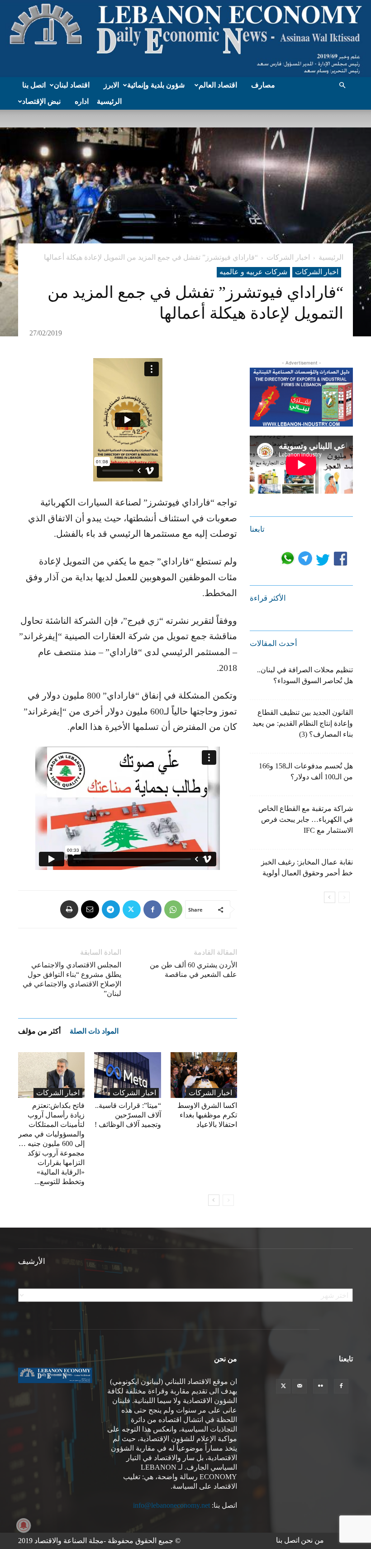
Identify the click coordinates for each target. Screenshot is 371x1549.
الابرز (111, 85)
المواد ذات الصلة (94, 1031)
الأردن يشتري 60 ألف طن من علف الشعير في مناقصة (193, 969)
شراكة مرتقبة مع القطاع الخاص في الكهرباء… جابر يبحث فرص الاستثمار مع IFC (305, 819)
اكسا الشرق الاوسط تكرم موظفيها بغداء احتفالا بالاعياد (207, 1115)
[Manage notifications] (23, 1525)
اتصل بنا (34, 85)
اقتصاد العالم (218, 85)
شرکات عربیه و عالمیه (253, 272)
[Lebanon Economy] (185, 38)
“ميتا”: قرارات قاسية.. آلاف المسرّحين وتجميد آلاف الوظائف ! (128, 1115)
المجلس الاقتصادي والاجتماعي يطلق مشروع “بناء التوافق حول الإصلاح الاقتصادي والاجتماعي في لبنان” (72, 979)
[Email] (90, 909)
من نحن (312, 1540)
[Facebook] (152, 909)
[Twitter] (132, 909)
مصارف (263, 85)
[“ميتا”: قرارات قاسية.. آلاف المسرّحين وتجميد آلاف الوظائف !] (127, 1075)
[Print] (69, 909)
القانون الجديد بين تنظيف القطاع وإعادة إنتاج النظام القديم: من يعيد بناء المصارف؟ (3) (302, 723)
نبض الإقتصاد (41, 101)
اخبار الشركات (288, 257)
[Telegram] (111, 909)
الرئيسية (109, 101)
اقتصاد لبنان (72, 85)
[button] (342, 85)
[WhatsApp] (173, 909)
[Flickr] (320, 1386)
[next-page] (213, 1200)
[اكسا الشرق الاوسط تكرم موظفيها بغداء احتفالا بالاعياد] (204, 1075)
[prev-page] (228, 1200)
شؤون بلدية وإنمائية (156, 85)
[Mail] (299, 1386)
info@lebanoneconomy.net (171, 1505)
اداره (82, 101)
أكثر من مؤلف (39, 1031)
